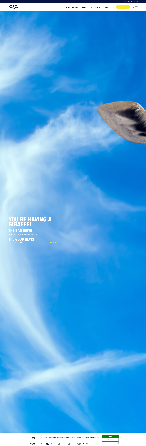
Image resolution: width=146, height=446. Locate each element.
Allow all (110, 436)
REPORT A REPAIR (127, 1)
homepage (28, 243)
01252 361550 (53, 243)
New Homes (97, 7)
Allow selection (110, 439)
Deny (110, 442)
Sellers (68, 7)
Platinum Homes (86, 7)
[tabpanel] (73, 228)
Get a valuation (122, 7)
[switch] (58, 444)
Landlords (75, 7)
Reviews (136, 1)
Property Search (109, 7)
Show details (85, 443)
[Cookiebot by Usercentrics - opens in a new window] (33, 444)
